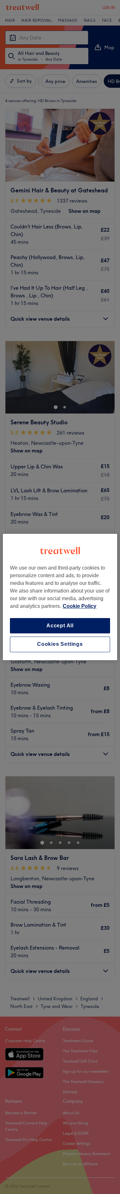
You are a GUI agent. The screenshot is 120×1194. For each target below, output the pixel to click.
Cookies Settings (60, 644)
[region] (60, 597)
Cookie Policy (79, 606)
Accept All (60, 625)
